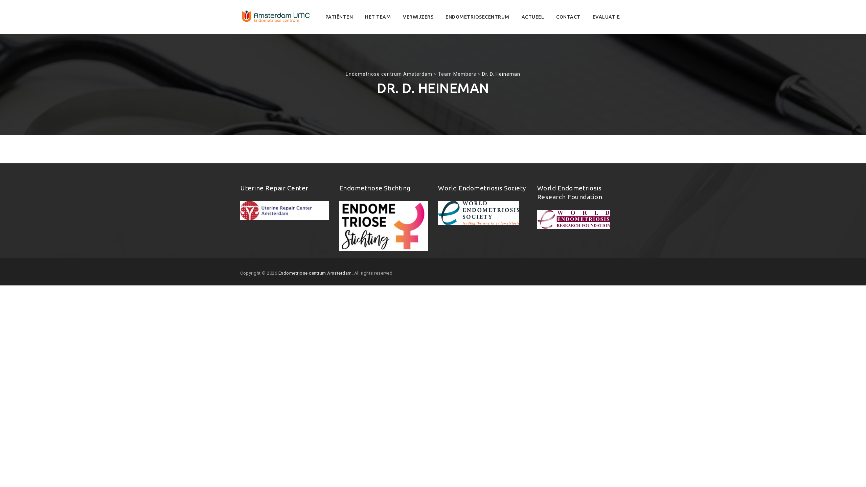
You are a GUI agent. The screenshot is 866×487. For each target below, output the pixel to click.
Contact (568, 17)
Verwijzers (418, 17)
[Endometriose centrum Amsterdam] (276, 17)
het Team (378, 17)
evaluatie (606, 17)
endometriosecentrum (477, 17)
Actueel (533, 17)
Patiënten (339, 17)
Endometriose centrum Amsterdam (315, 273)
